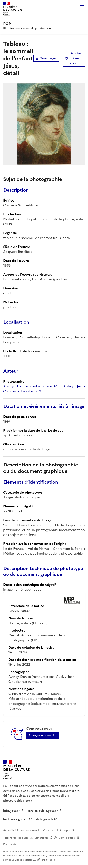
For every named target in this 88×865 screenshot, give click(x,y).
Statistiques (41, 838)
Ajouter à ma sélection (76, 58)
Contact (48, 830)
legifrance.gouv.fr (15, 819)
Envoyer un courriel (42, 735)
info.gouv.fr (11, 811)
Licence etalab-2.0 (25, 860)
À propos (64, 830)
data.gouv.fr (44, 819)
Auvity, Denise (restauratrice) (27, 386)
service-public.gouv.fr (43, 811)
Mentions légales (13, 851)
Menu (82, 6)
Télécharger (48, 58)
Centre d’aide (67, 838)
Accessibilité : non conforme (20, 830)
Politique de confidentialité (41, 851)
